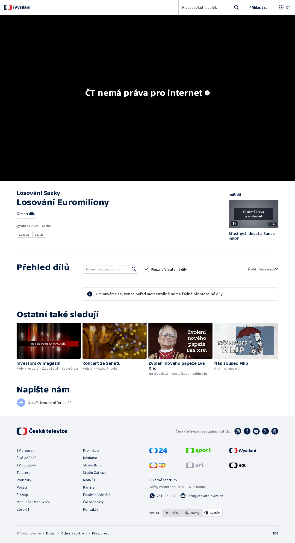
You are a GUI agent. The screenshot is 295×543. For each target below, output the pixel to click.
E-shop (22, 494)
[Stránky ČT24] (158, 452)
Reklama (90, 457)
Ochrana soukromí (74, 533)
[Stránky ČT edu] (237, 466)
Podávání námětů (97, 494)
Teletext (23, 472)
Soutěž (39, 234)
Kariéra (88, 487)
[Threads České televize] (274, 431)
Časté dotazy (93, 502)
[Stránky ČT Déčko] (157, 466)
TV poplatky (26, 465)
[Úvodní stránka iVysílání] (21, 7)
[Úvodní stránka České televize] (42, 431)
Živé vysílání (26, 457)
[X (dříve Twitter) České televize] (265, 431)
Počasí (22, 487)
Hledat (236, 7)
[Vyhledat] (133, 269)
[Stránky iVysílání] (242, 452)
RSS (276, 533)
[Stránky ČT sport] (198, 452)
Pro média (91, 450)
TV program (26, 450)
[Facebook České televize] (247, 431)
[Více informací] (207, 93)
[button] (253, 215)
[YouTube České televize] (256, 431)
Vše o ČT (23, 509)
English (51, 533)
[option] (172, 512)
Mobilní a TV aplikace (33, 502)
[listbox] (192, 513)
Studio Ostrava (94, 472)
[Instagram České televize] (238, 431)
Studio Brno (92, 465)
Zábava (24, 234)
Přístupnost (100, 533)
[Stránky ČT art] (195, 466)
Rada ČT (89, 480)
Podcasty (24, 480)
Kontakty (90, 509)
